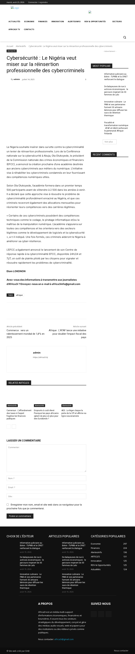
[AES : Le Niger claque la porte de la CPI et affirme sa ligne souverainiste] (73, 398)
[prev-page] (9, 426)
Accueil (10, 46)
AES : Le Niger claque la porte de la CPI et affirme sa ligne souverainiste (73, 413)
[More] (63, 88)
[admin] (9, 79)
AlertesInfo (21, 46)
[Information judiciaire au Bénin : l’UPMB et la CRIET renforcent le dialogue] (96, 77)
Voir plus (109, 141)
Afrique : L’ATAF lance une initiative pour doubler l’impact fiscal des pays (67, 334)
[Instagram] (113, 2)
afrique (19, 295)
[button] (124, 37)
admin (17, 79)
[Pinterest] (48, 88)
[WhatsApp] (56, 88)
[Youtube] (126, 2)
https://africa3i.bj (40, 357)
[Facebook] (108, 2)
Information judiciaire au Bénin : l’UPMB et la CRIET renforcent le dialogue (116, 77)
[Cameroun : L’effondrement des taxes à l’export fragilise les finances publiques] (19, 398)
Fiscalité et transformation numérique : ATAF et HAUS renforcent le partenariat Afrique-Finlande (116, 128)
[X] (117, 2)
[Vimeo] (122, 2)
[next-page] (14, 426)
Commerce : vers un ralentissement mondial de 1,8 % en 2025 (25, 334)
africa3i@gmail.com (64, 639)
